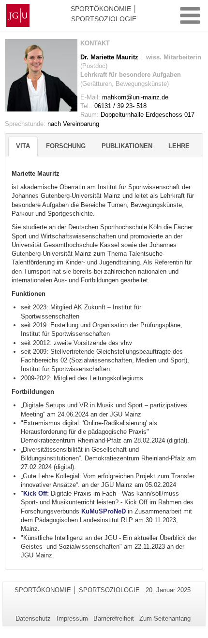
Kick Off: (37, 493)
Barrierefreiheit (113, 618)
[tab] (23, 146)
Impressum (72, 618)
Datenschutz (33, 618)
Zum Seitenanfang (165, 618)
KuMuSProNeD (103, 511)
